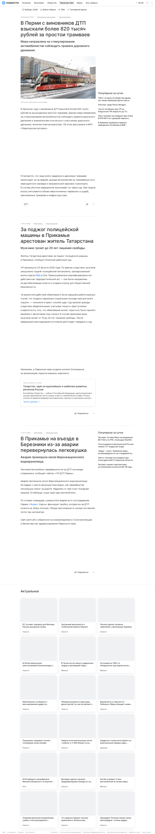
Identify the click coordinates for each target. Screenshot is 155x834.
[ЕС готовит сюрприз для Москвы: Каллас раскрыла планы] (39, 616)
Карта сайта (146, 832)
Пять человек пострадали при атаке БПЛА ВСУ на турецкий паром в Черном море (115, 117)
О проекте (54, 832)
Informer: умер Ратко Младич (112, 104)
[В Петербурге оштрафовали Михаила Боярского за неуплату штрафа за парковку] (39, 771)
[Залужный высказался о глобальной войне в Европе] (77, 616)
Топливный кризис (78, 9)
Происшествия (64, 17)
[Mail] (3, 3)
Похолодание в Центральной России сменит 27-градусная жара (115, 445)
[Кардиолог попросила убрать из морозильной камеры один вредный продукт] (116, 732)
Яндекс (34, 504)
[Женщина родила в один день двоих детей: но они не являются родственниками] (77, 693)
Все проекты (30, 832)
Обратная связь (134, 832)
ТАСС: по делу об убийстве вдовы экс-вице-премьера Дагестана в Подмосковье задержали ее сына (114, 99)
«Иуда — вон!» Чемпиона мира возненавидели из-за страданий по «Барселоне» (115, 452)
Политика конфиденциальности (94, 832)
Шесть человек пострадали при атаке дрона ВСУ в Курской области (115, 458)
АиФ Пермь (38, 223)
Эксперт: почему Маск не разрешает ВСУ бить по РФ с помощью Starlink (115, 438)
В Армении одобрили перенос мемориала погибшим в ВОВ (112, 123)
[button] (58, 77)
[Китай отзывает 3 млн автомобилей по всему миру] (116, 771)
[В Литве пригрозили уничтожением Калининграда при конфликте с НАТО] (39, 655)
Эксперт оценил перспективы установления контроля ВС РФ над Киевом (114, 465)
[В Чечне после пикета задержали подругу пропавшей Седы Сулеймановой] (77, 655)
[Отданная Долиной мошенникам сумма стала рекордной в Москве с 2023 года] (39, 809)
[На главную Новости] (12, 3)
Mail (3, 832)
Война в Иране (49, 9)
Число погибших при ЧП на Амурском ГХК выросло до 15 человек (112, 110)
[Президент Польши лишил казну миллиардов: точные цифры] (116, 809)
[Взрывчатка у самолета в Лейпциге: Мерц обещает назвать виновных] (116, 693)
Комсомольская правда (46, 17)
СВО (63, 9)
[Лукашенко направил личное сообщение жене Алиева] (39, 732)
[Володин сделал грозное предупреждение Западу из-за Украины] (77, 771)
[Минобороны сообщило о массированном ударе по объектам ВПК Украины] (39, 693)
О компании (11, 832)
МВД (38, 275)
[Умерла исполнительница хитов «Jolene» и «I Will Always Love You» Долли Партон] (77, 732)
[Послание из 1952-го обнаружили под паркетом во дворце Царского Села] (116, 655)
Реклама (21, 832)
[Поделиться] (87, 204)
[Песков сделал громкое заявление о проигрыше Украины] (116, 616)
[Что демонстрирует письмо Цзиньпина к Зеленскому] (77, 809)
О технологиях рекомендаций (70, 832)
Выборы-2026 (31, 9)
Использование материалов (117, 832)
